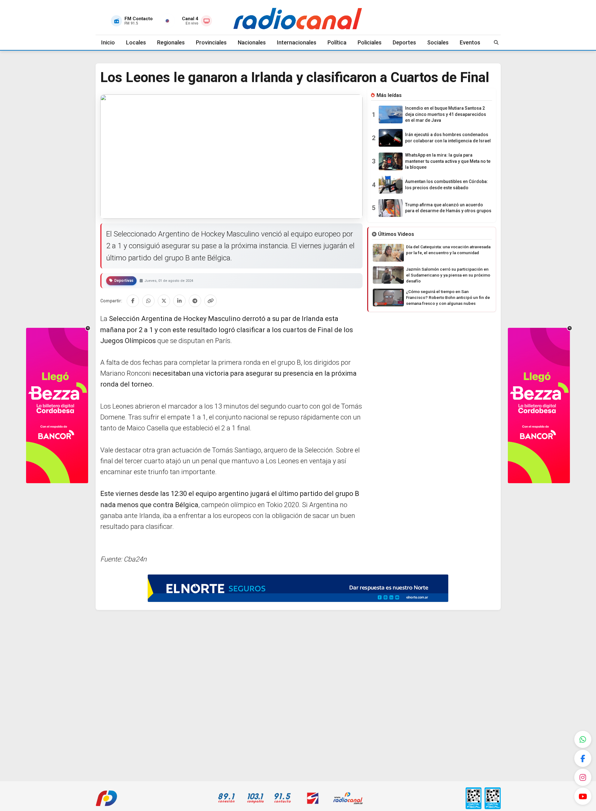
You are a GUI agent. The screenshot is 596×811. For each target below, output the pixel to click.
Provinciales (211, 42)
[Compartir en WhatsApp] (148, 301)
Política (336, 42)
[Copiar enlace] (210, 301)
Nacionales (252, 42)
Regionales (171, 42)
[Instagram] (582, 777)
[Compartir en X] (164, 301)
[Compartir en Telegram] (195, 301)
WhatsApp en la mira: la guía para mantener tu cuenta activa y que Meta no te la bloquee (447, 161)
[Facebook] (582, 758)
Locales (136, 42)
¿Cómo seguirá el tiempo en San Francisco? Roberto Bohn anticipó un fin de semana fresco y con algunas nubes (448, 297)
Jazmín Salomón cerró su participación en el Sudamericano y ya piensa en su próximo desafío (448, 275)
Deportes (404, 42)
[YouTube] (582, 796)
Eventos (470, 42)
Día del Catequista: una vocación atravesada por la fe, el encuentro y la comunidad (448, 249)
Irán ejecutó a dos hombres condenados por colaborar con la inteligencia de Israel (448, 137)
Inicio (108, 42)
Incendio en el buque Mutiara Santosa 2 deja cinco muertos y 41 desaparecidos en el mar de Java (445, 114)
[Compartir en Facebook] (133, 301)
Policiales (370, 42)
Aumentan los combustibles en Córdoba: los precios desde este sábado (446, 184)
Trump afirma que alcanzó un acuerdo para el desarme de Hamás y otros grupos (448, 207)
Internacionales (296, 42)
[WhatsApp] (582, 739)
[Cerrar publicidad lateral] (88, 328)
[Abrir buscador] (496, 42)
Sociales (438, 42)
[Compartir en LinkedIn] (179, 301)
